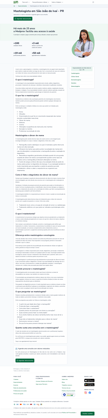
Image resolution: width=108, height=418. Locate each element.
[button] (26, 2)
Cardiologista (75, 73)
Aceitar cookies (88, 414)
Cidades (16, 379)
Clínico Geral (75, 76)
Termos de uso (66, 388)
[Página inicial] (14, 6)
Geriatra (73, 83)
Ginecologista (75, 86)
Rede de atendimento (20, 388)
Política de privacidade (68, 391)
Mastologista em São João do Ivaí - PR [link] (40, 6)
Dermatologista (76, 80)
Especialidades (22, 6)
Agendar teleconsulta (24, 19)
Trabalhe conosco (67, 385)
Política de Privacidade (68, 412)
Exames (16, 385)
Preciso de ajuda (18, 394)
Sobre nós (65, 379)
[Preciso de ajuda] (93, 2)
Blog (63, 382)
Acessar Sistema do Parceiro (44, 381)
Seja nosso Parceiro (41, 384)
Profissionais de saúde (20, 391)
